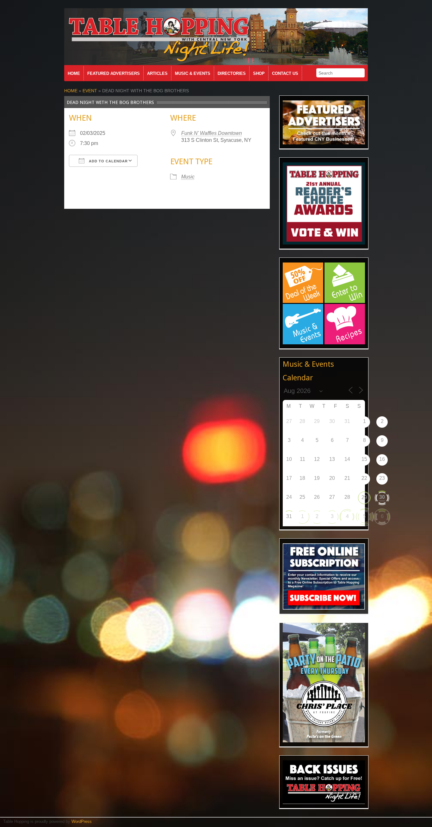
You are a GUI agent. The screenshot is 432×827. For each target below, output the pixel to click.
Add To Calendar (108, 161)
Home (74, 73)
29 (364, 497)
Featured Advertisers (113, 73)
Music (187, 176)
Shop (259, 73)
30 (382, 497)
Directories (232, 73)
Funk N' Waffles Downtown (211, 133)
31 (289, 516)
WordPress (81, 821)
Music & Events (192, 73)
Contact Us (285, 73)
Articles (157, 73)
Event (90, 90)
